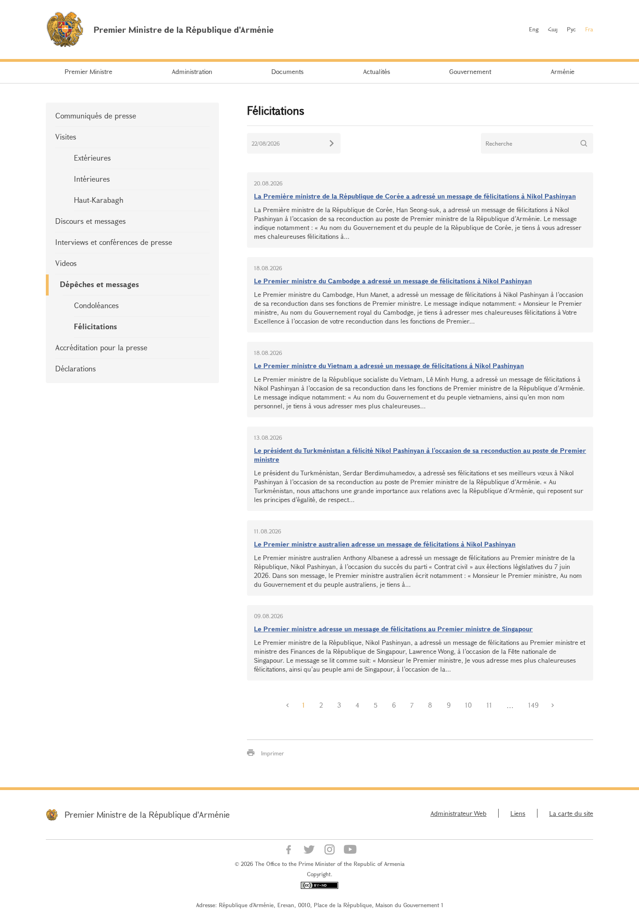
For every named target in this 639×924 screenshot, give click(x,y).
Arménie (562, 71)
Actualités (376, 71)
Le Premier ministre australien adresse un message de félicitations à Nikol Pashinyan (385, 544)
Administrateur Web (458, 813)
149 (533, 705)
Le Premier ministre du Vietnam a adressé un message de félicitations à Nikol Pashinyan (389, 365)
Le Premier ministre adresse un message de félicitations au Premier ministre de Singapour (393, 628)
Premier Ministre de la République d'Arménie (147, 814)
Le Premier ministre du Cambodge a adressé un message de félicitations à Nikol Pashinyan (393, 280)
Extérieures (92, 158)
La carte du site (571, 813)
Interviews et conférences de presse (113, 242)
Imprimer (272, 753)
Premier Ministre (88, 71)
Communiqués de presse (95, 115)
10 (468, 705)
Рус (571, 29)
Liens (517, 813)
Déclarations (75, 368)
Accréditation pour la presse (101, 347)
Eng (533, 29)
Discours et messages (90, 221)
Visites (65, 136)
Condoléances (96, 305)
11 (489, 705)
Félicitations (95, 326)
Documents (287, 71)
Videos (66, 263)
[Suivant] (553, 705)
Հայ (553, 29)
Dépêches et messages (99, 284)
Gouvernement (470, 71)
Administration (192, 71)
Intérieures (92, 179)
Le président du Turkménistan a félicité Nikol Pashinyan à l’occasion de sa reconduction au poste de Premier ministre (420, 455)
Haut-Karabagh (98, 200)
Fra (589, 29)
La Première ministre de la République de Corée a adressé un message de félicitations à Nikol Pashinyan (415, 196)
